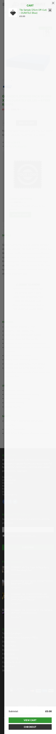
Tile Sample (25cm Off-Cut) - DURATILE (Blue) (33, 11)
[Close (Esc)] (53, 3)
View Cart (30, 720)
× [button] (50, 10)
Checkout (30, 727)
